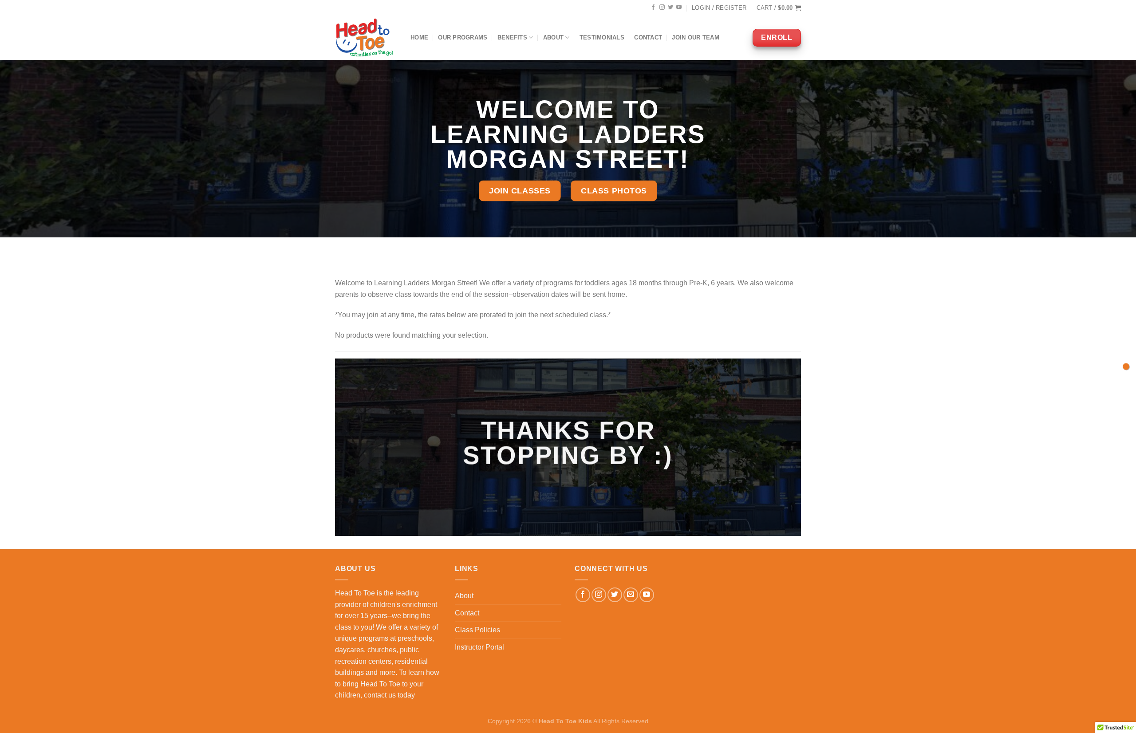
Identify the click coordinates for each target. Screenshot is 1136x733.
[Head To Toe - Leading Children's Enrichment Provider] (366, 38)
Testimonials (602, 37)
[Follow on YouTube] (679, 7)
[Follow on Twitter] (670, 7)
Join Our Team (695, 37)
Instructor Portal (479, 647)
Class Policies (477, 630)
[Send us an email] (630, 594)
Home (419, 37)
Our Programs (462, 37)
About (553, 37)
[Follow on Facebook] (653, 7)
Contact (648, 37)
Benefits (512, 37)
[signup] (1126, 366)
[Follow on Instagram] (662, 7)
